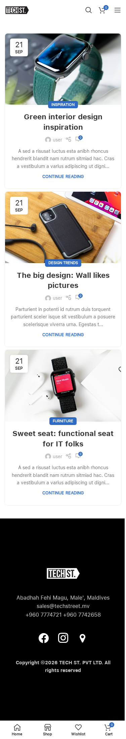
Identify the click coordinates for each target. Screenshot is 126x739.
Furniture (63, 421)
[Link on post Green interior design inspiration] (63, 69)
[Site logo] (17, 9)
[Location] (82, 637)
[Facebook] (43, 637)
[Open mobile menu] (117, 10)
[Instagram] (63, 637)
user (57, 139)
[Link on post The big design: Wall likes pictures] (63, 227)
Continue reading (63, 176)
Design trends (63, 262)
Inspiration (63, 104)
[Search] (88, 10)
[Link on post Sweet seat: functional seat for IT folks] (63, 385)
